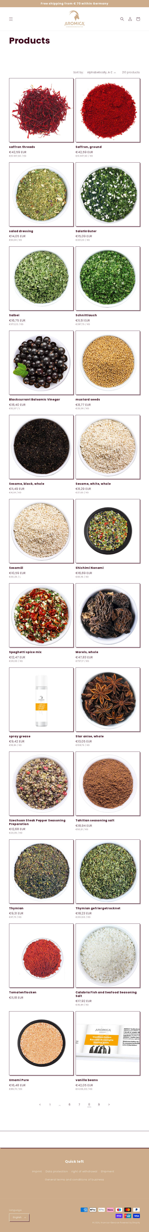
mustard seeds (88, 399)
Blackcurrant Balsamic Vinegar (34, 399)
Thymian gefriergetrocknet (98, 908)
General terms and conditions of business (74, 1179)
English (17, 1217)
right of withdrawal (84, 1171)
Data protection (57, 1171)
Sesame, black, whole (26, 483)
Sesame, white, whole (93, 483)
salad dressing (21, 231)
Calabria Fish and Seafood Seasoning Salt (106, 994)
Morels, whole (87, 652)
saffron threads (22, 147)
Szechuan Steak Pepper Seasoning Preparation (37, 822)
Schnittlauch (86, 315)
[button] (11, 19)
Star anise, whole (90, 736)
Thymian (16, 908)
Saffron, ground (89, 147)
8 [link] (89, 1104)
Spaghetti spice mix (25, 652)
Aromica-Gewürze (110, 1222)
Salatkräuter (86, 231)
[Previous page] (40, 1105)
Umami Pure (19, 1080)
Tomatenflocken (23, 992)
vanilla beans (87, 1080)
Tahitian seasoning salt (95, 820)
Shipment (107, 1171)
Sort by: (78, 72)
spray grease (20, 736)
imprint (37, 1171)
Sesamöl (16, 568)
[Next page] (109, 1105)
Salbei (14, 315)
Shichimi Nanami (90, 568)
